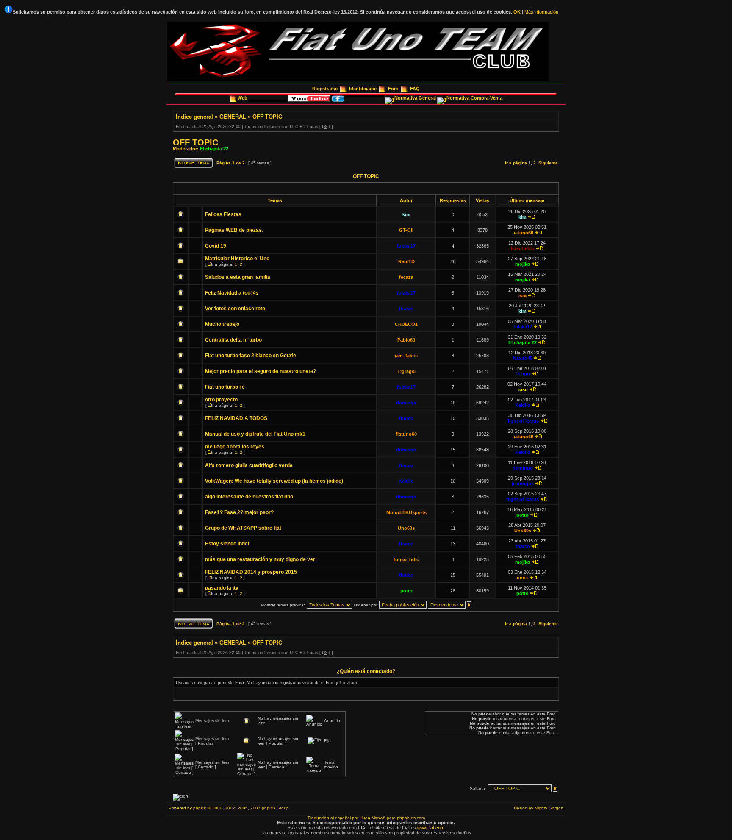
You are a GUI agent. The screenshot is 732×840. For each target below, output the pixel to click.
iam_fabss (406, 355)
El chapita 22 (214, 148)
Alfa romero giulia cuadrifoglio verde (249, 465)
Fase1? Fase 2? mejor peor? (239, 512)
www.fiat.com (430, 827)
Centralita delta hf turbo (233, 340)
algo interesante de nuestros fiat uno (249, 497)
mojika (522, 264)
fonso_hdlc (406, 559)
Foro (393, 88)
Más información (541, 11)
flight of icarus (522, 420)
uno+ (522, 577)
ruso (523, 389)
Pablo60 (406, 339)
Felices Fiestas (223, 214)
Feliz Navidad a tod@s (231, 293)
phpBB (200, 808)
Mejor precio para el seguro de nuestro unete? (260, 371)
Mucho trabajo (222, 324)
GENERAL (232, 117)
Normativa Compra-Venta (474, 97)
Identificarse (363, 88)
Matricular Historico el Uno (237, 258)
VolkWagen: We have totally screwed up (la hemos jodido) (274, 481)
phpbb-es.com (411, 817)
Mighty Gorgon (549, 808)
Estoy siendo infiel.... (229, 544)
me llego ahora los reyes (234, 447)
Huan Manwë (372, 817)
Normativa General (415, 97)
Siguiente (548, 163)
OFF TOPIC (267, 117)
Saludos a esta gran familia (237, 277)
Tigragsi (406, 371)
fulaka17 (406, 245)
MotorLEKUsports (406, 512)
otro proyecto (221, 400)
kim (406, 214)
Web (243, 97)
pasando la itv (221, 588)
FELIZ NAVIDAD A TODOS (236, 418)
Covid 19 (215, 246)
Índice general (194, 117)
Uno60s (406, 528)
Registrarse (325, 88)
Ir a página (516, 163)
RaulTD (406, 261)
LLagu (523, 373)
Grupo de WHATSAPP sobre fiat (243, 528)
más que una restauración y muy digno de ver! (261, 559)
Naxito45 (522, 358)
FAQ (415, 88)
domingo (406, 402)
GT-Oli (406, 230)
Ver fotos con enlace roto (235, 309)
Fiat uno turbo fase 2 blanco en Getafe (250, 356)
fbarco (406, 308)
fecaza (406, 277)
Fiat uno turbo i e (225, 387)
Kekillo (522, 405)
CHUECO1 (406, 324)
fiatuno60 (522, 232)
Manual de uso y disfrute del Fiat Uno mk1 (255, 434)
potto (522, 514)
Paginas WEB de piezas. (234, 230)
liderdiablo (523, 248)
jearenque (523, 483)
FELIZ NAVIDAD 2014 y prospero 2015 (251, 572)
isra (522, 295)
